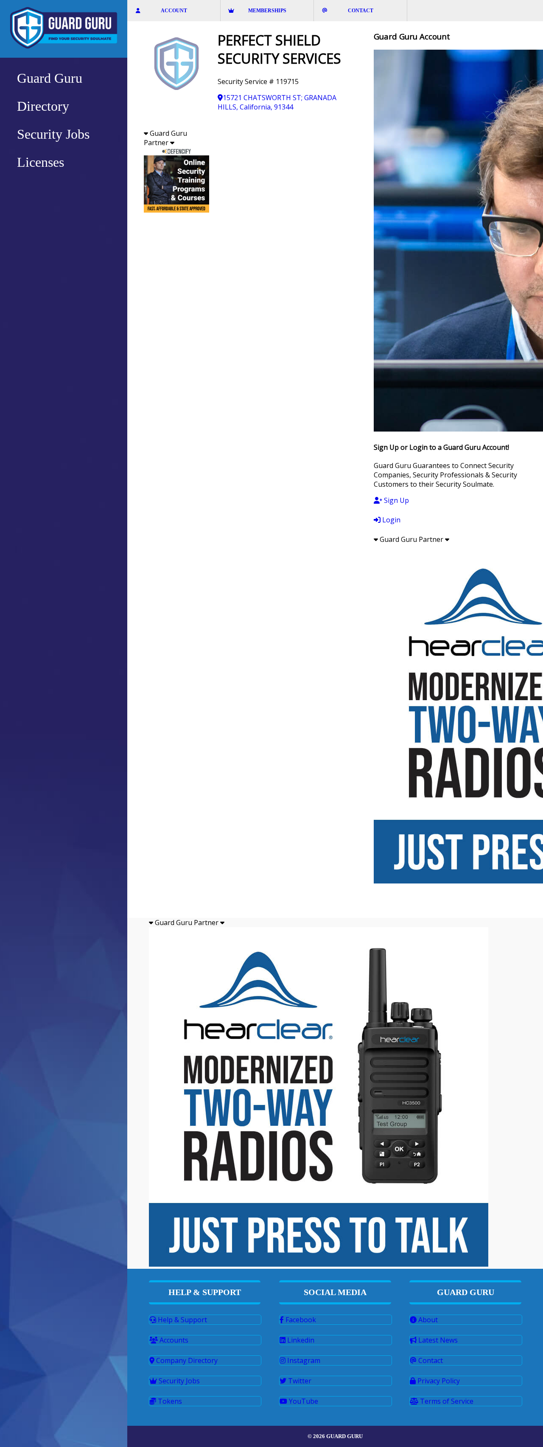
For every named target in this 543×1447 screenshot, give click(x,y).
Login (390, 519)
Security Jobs (178, 1380)
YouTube (302, 1401)
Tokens (169, 1401)
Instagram (302, 1360)
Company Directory (186, 1360)
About (427, 1319)
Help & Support (181, 1319)
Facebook (300, 1319)
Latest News (437, 1340)
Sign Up (395, 500)
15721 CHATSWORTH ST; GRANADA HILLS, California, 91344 (277, 102)
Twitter (298, 1380)
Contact (430, 1360)
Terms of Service (445, 1401)
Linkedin (299, 1340)
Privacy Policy (438, 1380)
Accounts (173, 1340)
